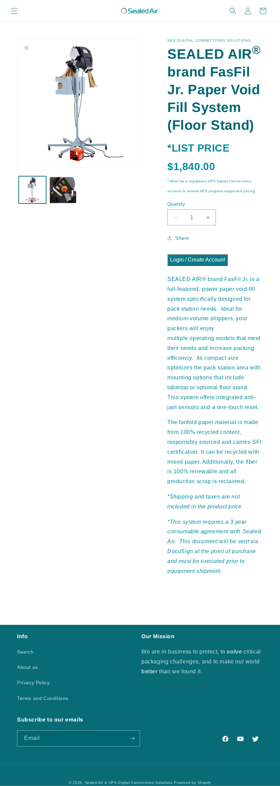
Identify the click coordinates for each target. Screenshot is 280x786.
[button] (14, 10)
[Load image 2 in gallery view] (63, 189)
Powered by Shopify (192, 783)
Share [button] (182, 238)
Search (25, 652)
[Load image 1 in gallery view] (32, 189)
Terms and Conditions (42, 698)
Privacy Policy (33, 682)
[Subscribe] (132, 738)
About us (27, 667)
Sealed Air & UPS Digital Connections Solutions (129, 783)
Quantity (176, 204)
